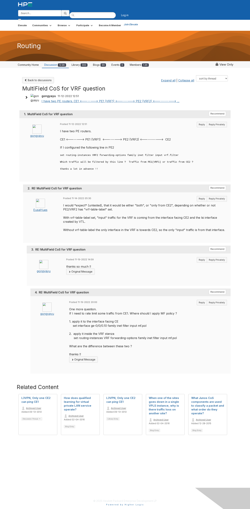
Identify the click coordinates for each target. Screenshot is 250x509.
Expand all (168, 80)
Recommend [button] (217, 113)
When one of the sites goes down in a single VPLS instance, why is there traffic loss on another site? (164, 405)
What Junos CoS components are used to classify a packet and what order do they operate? (207, 405)
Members (139, 64)
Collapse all (186, 80)
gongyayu (37, 136)
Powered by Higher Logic (125, 504)
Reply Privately (217, 124)
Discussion (54, 64)
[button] (42, 25)
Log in (124, 15)
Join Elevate (131, 24)
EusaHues (40, 210)
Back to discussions (39, 80)
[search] (65, 13)
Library (79, 64)
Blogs (99, 64)
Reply (202, 124)
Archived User (33, 408)
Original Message (81, 271)
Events (117, 64)
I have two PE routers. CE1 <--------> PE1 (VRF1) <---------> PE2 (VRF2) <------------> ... (110, 101)
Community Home (28, 64)
